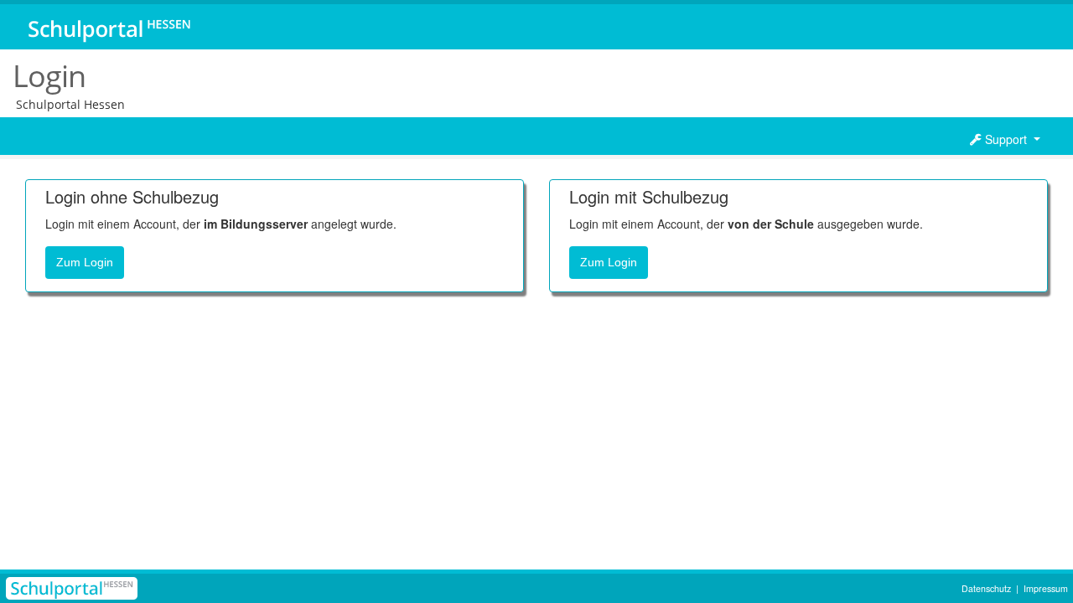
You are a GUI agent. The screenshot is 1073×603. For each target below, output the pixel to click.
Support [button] (1006, 139)
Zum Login (84, 262)
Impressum (1046, 588)
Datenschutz (986, 588)
